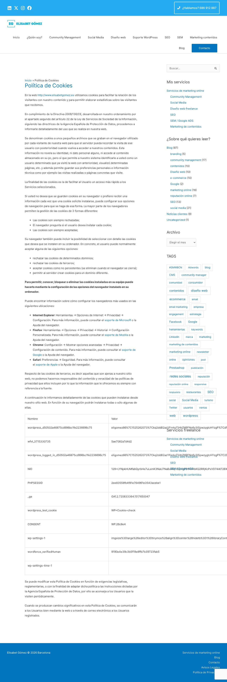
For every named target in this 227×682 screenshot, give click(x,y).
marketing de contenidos (183, 344)
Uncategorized (176, 219)
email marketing (178, 306)
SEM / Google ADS (181, 120)
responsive (200, 384)
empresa (199, 306)
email (195, 299)
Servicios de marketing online (185, 90)
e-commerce (178, 178)
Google (174, 184)
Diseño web (177, 172)
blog (207, 267)
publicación (197, 367)
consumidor (195, 282)
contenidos (177, 166)
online (172, 359)
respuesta (174, 392)
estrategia (195, 314)
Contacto (214, 662)
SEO (173, 114)
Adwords (193, 267)
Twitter (173, 407)
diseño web (199, 290)
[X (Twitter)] (16, 8)
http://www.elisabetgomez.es (56, 95)
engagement (176, 314)
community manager (193, 275)
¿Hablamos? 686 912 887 (199, 8)
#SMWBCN (175, 267)
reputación (204, 376)
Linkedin (174, 337)
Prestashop (176, 367)
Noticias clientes (177, 214)
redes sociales (180, 376)
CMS (172, 275)
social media (178, 208)
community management (185, 160)
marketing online (180, 190)
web (173, 415)
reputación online (181, 195)
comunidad (175, 282)
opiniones (188, 359)
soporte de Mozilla (116, 335)
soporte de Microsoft (118, 320)
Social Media (178, 102)
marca (189, 336)
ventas (203, 407)
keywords (197, 329)
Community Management (186, 96)
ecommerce (177, 299)
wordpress (190, 415)
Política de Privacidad (206, 672)
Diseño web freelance (184, 108)
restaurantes (193, 392)
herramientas (177, 329)
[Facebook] (29, 8)
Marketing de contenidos (185, 126)
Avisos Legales (210, 667)
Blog (169, 147)
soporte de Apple (47, 364)
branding (175, 154)
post (203, 359)
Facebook (175, 321)
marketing (205, 337)
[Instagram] (23, 8)
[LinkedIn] (9, 8)
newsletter (203, 351)
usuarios (188, 407)
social (172, 400)
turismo (208, 400)
